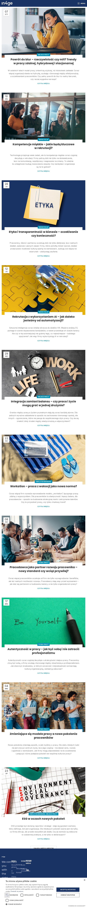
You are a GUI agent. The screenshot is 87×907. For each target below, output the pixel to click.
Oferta (12, 877)
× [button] (84, 880)
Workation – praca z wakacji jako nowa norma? (43, 486)
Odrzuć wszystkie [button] (68, 895)
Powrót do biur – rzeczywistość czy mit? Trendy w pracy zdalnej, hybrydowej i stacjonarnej (43, 61)
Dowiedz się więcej (17, 891)
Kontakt (17, 872)
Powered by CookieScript (76, 906)
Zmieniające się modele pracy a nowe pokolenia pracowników (43, 736)
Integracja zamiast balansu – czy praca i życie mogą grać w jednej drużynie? (43, 403)
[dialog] (43, 892)
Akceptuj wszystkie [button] (68, 890)
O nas (12, 872)
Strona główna (12, 866)
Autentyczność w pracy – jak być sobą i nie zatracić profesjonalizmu (43, 651)
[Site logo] (7, 3)
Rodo (22, 865)
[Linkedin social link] (27, 870)
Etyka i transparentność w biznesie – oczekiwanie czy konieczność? (43, 234)
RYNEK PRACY (43, 562)
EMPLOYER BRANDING (43, 481)
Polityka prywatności (22, 870)
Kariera (17, 865)
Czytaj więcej (43, 83)
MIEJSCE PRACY (43, 55)
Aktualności (17, 868)
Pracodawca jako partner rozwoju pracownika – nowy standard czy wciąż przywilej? (43, 569)
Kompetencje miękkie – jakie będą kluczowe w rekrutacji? (43, 146)
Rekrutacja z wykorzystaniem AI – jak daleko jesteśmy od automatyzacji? (43, 318)
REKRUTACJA (43, 139)
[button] (30, 904)
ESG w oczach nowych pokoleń (43, 819)
